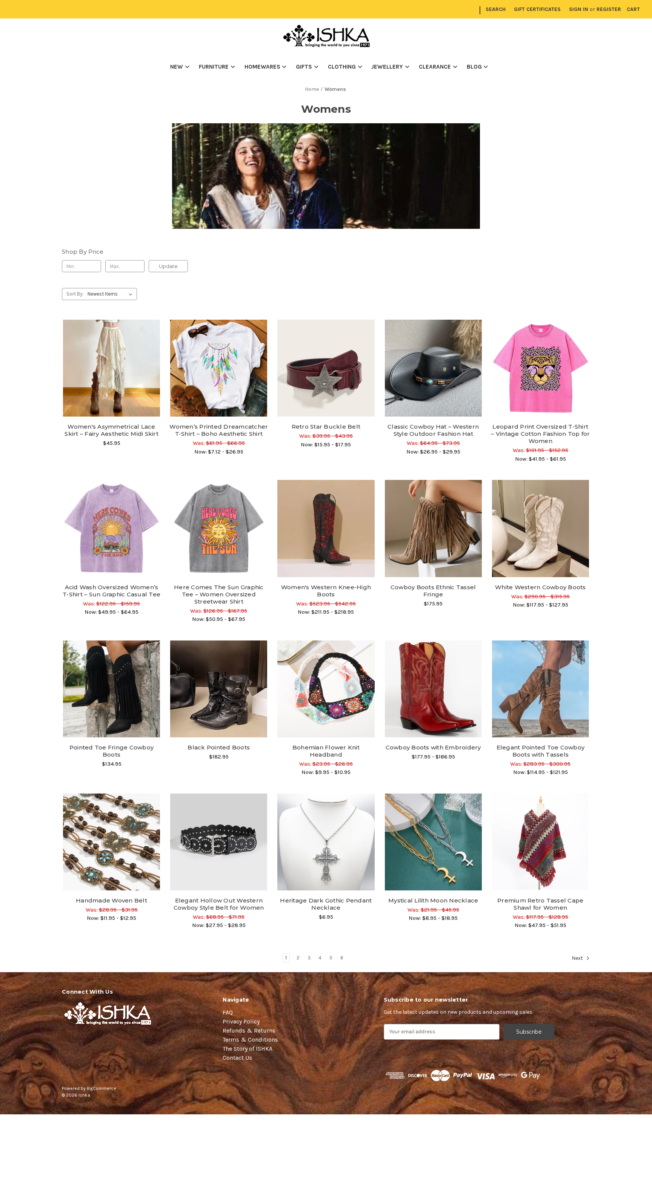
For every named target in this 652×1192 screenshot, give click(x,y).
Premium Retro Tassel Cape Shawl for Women (540, 904)
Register (609, 9)
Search (496, 9)
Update (168, 266)
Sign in (578, 9)
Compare (109, 368)
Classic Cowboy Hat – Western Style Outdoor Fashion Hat (433, 430)
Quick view (111, 355)
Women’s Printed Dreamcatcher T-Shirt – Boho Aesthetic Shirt (218, 430)
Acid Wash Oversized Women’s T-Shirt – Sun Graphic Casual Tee (111, 591)
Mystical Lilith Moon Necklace (433, 900)
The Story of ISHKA (247, 1048)
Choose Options (112, 381)
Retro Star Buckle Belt (326, 426)
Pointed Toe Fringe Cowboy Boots (111, 751)
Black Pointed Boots (219, 747)
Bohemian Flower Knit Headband (326, 751)
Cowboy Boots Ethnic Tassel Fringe (433, 591)
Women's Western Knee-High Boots (326, 591)
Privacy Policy (241, 1021)
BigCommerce (101, 1088)
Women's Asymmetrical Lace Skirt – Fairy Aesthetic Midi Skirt (111, 430)
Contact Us (237, 1057)
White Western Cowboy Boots (540, 587)
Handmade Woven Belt (111, 900)
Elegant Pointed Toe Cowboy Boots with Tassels (541, 751)
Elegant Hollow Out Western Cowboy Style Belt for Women (219, 904)
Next (578, 958)
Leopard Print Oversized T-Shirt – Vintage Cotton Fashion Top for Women (540, 433)
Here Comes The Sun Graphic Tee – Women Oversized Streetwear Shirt (219, 594)
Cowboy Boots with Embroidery (433, 747)
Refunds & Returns (249, 1030)
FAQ (228, 1012)
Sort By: (74, 294)
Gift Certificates (537, 9)
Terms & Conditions (250, 1039)
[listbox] (111, 294)
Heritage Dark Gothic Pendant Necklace (326, 904)
